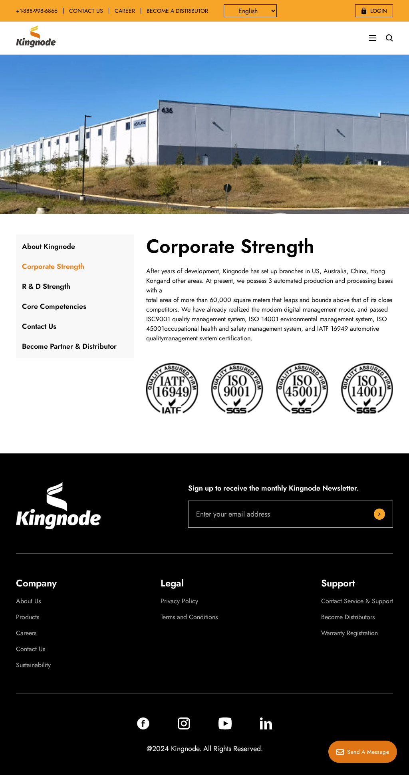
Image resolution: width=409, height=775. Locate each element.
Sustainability (33, 665)
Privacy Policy (179, 601)
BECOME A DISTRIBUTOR (177, 11)
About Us (28, 601)
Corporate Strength (53, 266)
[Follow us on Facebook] (143, 727)
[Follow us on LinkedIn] (266, 727)
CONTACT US (86, 11)
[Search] (389, 38)
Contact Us (39, 326)
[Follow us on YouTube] (225, 727)
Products (27, 617)
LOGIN (378, 11)
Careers (26, 633)
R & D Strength (46, 286)
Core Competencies (54, 306)
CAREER (125, 11)
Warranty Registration (349, 633)
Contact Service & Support (357, 601)
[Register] (379, 514)
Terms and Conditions (189, 617)
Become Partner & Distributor (69, 346)
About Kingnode (48, 246)
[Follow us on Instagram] (184, 727)
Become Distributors (348, 617)
